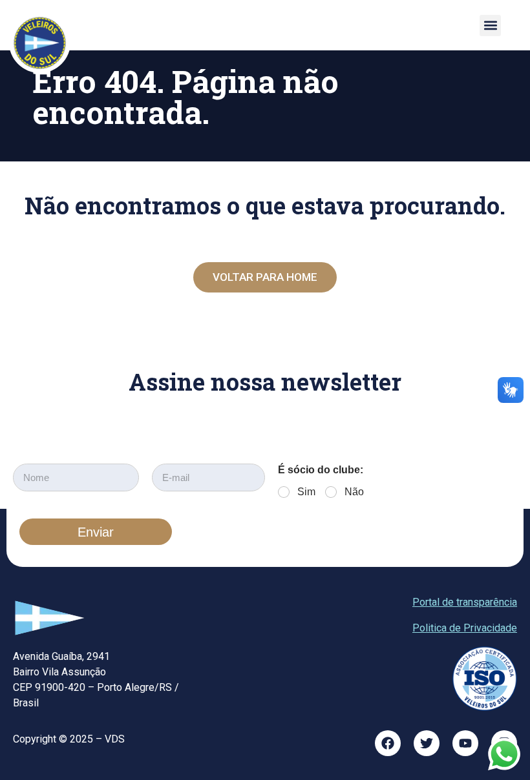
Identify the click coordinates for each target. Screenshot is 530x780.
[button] (490, 25)
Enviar (96, 532)
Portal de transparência (464, 602)
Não (354, 491)
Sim (306, 491)
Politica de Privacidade (464, 628)
